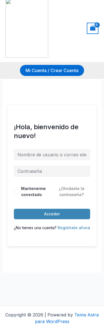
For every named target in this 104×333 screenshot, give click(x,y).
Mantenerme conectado (33, 191)
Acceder (52, 214)
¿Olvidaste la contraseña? (71, 191)
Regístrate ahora (74, 227)
